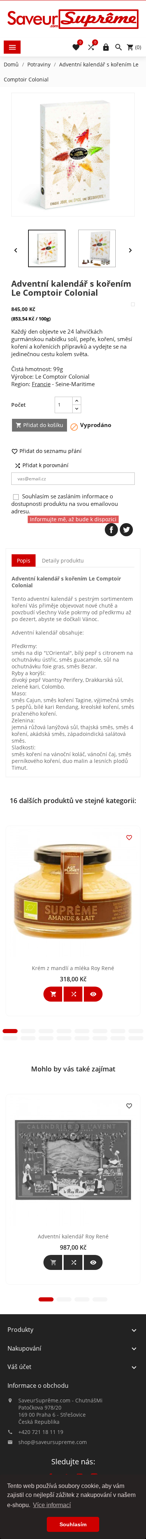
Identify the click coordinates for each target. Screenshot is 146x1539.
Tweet (126, 529)
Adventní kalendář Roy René (73, 1236)
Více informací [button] (52, 1505)
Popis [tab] (23, 560)
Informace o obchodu (38, 1385)
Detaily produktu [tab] (63, 560)
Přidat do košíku (39, 425)
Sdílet (111, 529)
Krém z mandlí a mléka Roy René (73, 968)
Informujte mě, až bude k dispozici (73, 519)
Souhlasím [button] (73, 1524)
